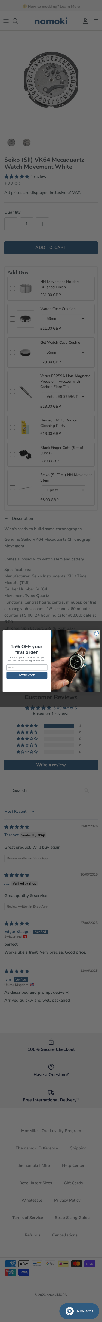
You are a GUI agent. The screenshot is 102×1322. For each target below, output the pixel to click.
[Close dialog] (96, 633)
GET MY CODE (27, 675)
